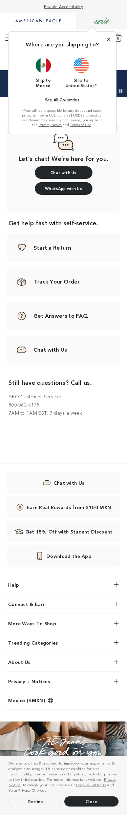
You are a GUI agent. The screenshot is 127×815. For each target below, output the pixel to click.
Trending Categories (33, 642)
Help (13, 584)
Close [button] (92, 801)
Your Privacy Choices (27, 790)
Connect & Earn (27, 604)
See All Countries (62, 99)
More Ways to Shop (32, 623)
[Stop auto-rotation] (121, 91)
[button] (49, 791)
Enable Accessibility (63, 6)
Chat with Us (69, 482)
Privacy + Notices (29, 681)
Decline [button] (35, 801)
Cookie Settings (91, 784)
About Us (19, 662)
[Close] (108, 39)
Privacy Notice (50, 124)
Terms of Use (80, 124)
